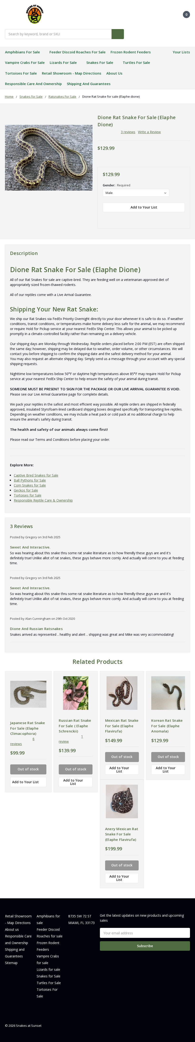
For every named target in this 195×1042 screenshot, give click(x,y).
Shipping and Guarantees (89, 83)
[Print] (121, 217)
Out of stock (28, 769)
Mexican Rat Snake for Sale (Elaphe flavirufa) (121, 725)
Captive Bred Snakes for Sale (36, 475)
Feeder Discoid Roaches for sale (77, 52)
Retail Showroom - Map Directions (71, 73)
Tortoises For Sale (21, 73)
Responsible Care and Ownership (33, 83)
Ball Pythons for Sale (30, 480)
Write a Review (149, 132)
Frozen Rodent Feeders (131, 52)
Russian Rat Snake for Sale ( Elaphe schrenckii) (75, 725)
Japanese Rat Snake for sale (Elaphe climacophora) (27, 728)
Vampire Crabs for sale (25, 62)
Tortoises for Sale (27, 495)
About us (114, 73)
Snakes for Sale (99, 62)
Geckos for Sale (26, 490)
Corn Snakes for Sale (30, 485)
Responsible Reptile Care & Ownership (43, 500)
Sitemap (11, 963)
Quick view (28, 694)
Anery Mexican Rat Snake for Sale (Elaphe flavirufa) (121, 834)
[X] (130, 217)
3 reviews (128, 132)
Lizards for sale (63, 62)
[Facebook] (105, 217)
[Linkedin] (138, 217)
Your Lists (181, 52)
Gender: (116, 185)
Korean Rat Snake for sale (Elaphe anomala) (167, 725)
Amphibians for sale (22, 52)
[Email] (113, 217)
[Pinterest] (146, 217)
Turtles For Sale (136, 62)
